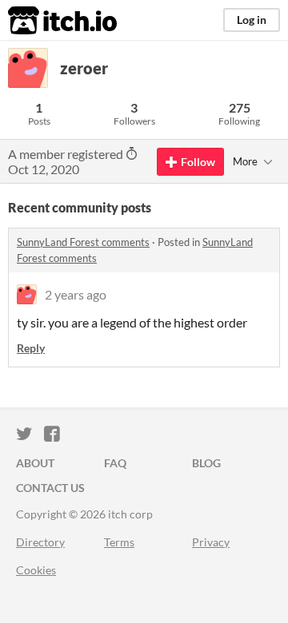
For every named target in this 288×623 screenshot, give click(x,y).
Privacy (211, 542)
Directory (40, 542)
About (35, 463)
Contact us (50, 487)
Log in (251, 19)
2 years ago (75, 294)
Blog (206, 463)
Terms (119, 542)
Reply (31, 348)
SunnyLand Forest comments (83, 242)
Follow (198, 162)
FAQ (115, 463)
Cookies (36, 570)
